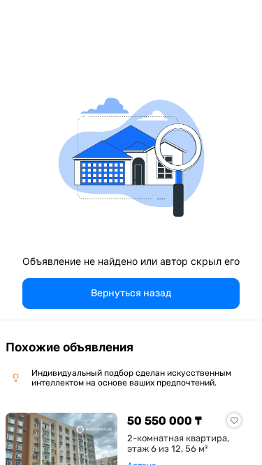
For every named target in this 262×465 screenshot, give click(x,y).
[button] (131, 293)
